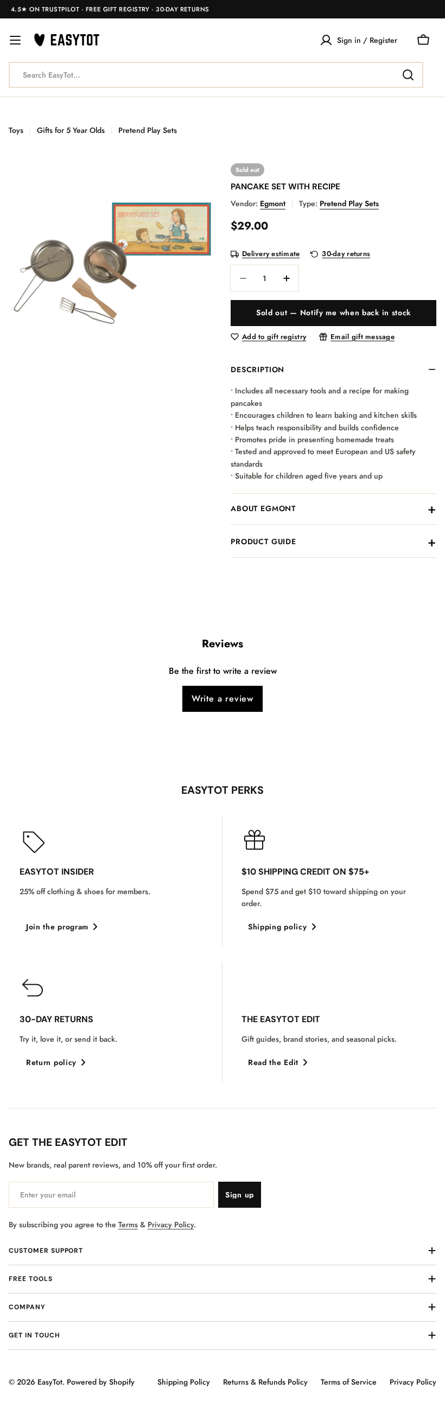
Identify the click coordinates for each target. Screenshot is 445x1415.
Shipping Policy (183, 1381)
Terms (128, 1224)
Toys (16, 130)
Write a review (222, 698)
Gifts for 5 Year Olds (71, 130)
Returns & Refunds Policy (265, 1381)
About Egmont (263, 508)
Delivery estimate (271, 254)
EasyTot (49, 1381)
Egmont (272, 203)
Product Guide (263, 541)
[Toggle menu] (15, 40)
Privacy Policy (171, 1224)
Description (257, 369)
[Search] (408, 74)
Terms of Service (349, 1381)
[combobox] (216, 75)
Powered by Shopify (101, 1381)
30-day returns (346, 254)
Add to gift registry (274, 337)
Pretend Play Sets (147, 130)
